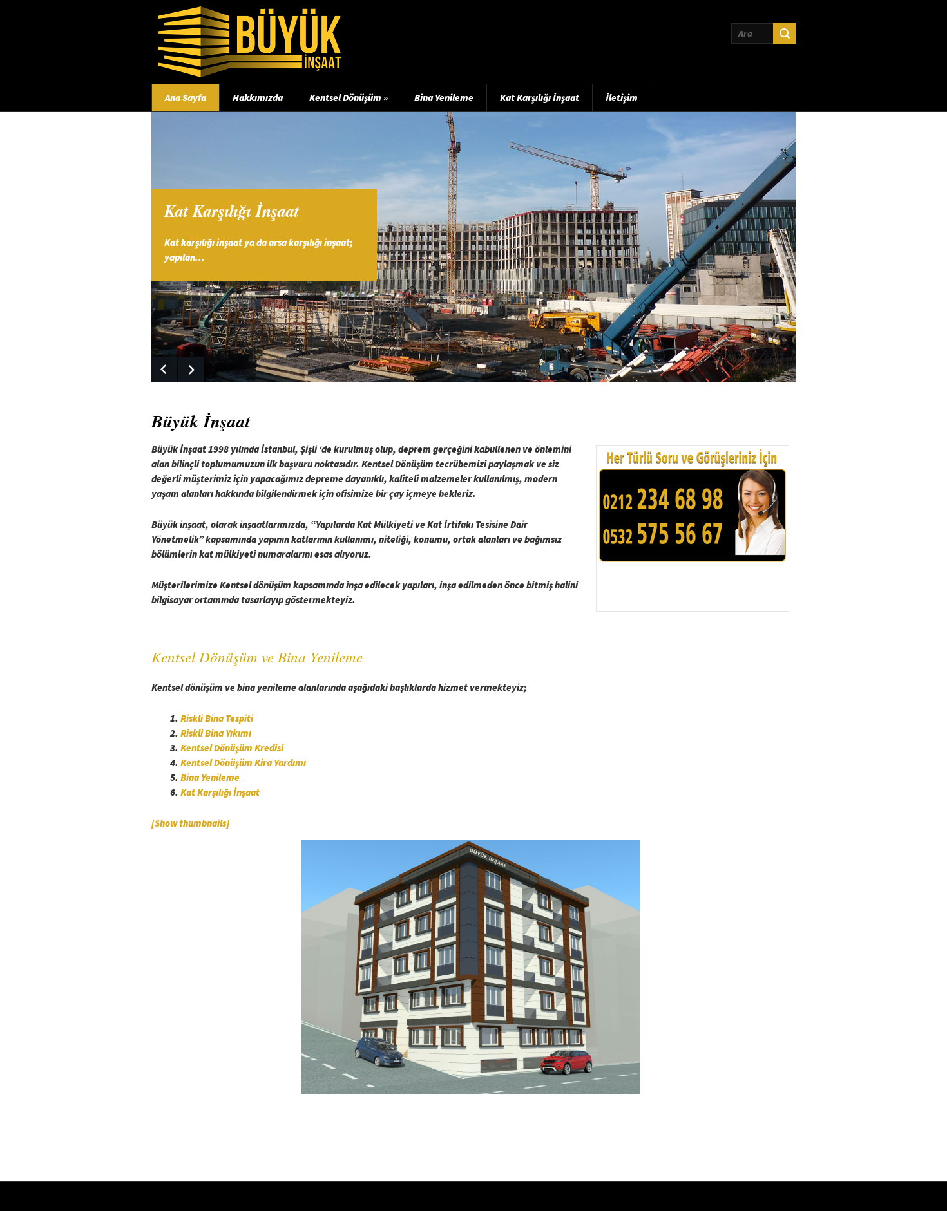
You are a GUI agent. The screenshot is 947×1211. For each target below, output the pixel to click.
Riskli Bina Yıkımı (215, 733)
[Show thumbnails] (190, 823)
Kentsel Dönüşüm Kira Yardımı (243, 762)
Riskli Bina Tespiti (216, 718)
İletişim (622, 97)
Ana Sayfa (185, 97)
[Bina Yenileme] (473, 247)
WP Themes (583, 1196)
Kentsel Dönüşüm (348, 97)
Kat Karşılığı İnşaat (539, 97)
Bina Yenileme (444, 97)
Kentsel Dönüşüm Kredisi (231, 748)
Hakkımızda (258, 97)
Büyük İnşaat (201, 421)
